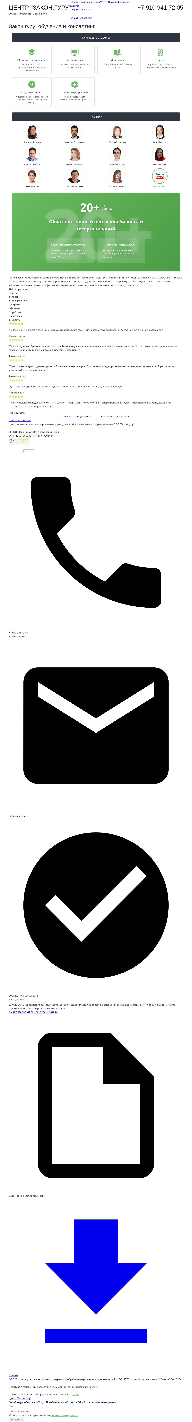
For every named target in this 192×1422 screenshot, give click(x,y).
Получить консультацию (77, 416)
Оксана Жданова (160, 142)
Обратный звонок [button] (81, 9)
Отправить (16, 1419)
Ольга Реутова (159, 164)
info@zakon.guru (18, 816)
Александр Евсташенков (74, 142)
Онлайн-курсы (79, 2)
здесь (95, 1386)
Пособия (113, 2)
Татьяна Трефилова (117, 142)
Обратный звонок (81, 17)
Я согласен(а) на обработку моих (45, 1415)
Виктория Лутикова (32, 142)
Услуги (104, 2)
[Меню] (72, 14)
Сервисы (123, 2)
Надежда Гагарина (117, 186)
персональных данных (64, 1415)
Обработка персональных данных (97, 1402)
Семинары (94, 2)
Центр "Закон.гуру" (40, 7)
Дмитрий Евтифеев (74, 186)
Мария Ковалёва (117, 164)
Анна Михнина (32, 186)
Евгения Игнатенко (74, 164)
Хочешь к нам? (159, 186)
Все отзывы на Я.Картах (115, 416)
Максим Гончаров (32, 164)
